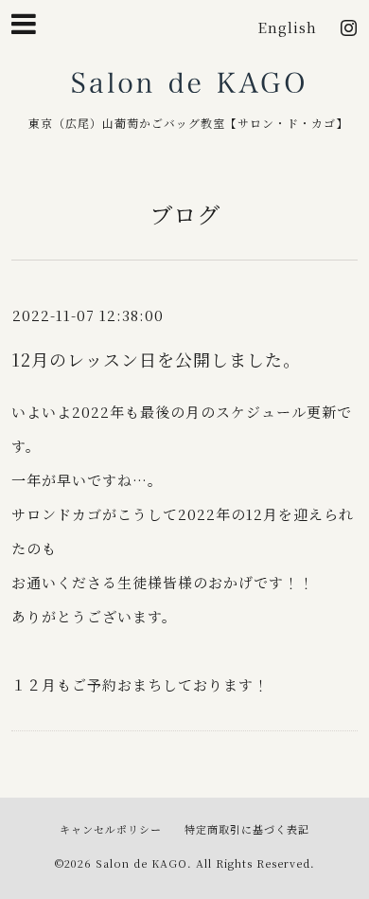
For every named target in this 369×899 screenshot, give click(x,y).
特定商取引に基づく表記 (246, 828)
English (287, 27)
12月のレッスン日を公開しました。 (156, 359)
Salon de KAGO (188, 89)
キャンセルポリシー (111, 828)
